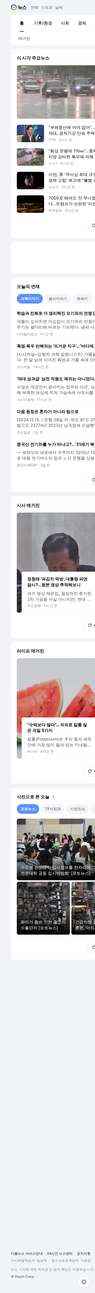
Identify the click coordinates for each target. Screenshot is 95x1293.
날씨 (59, 7)
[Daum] (14, 7)
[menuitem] (21, 23)
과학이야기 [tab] (30, 298)
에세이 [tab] (82, 298)
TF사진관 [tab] (53, 809)
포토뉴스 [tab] (28, 809)
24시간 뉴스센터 (60, 1253)
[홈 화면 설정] (83, 1282)
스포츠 (47, 7)
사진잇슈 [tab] (77, 809)
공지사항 (84, 1253)
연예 (34, 7)
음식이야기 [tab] (58, 298)
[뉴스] (22, 7)
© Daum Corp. (23, 1276)
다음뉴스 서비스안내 (27, 1253)
